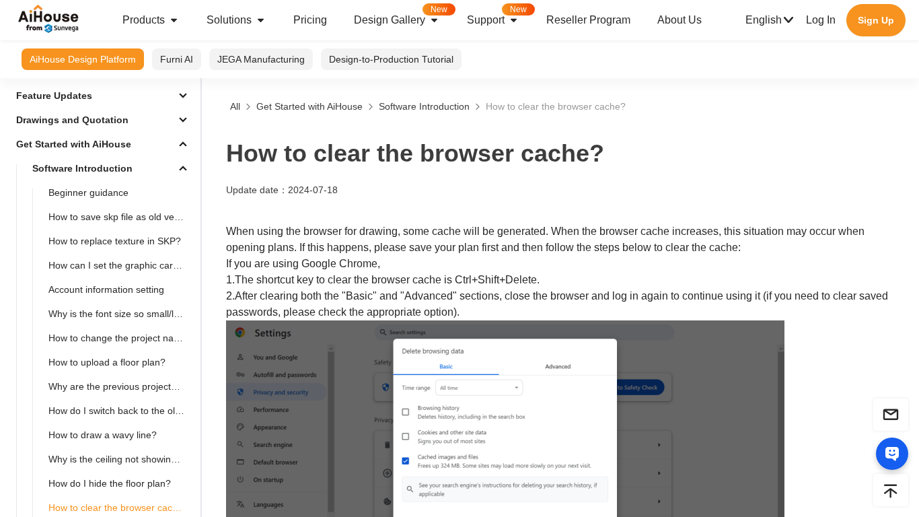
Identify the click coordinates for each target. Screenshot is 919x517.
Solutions (229, 20)
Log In (821, 20)
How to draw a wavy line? (102, 434)
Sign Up (876, 20)
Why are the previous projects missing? (121, 386)
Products (143, 20)
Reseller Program (588, 20)
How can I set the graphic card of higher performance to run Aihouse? (121, 265)
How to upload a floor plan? (107, 362)
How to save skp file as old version (121, 216)
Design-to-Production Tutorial (391, 59)
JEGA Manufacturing (261, 59)
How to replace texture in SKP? (114, 241)
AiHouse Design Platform (83, 59)
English (763, 20)
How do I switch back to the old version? (121, 410)
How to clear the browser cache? (556, 106)
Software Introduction (424, 106)
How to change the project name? (120, 338)
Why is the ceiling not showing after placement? (121, 459)
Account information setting (106, 289)
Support (497, 15)
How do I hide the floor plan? (109, 483)
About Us (679, 20)
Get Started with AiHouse (309, 106)
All (235, 106)
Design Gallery (400, 15)
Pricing (310, 20)
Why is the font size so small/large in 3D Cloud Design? (121, 313)
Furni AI (176, 59)
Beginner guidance (88, 192)
